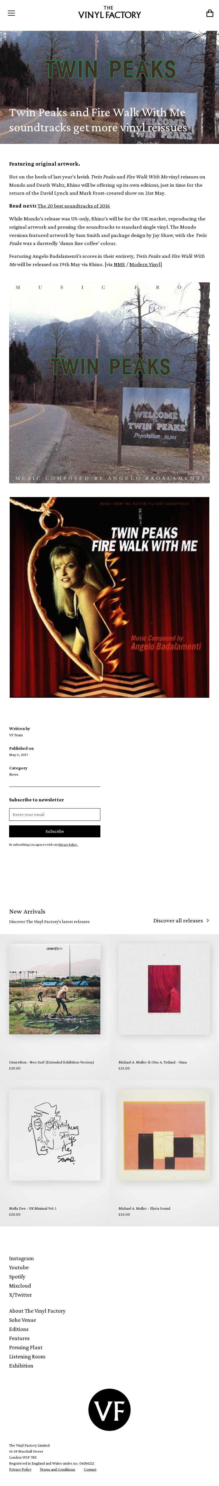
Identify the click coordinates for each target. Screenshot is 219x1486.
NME (119, 264)
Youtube (19, 1267)
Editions (19, 1329)
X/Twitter (20, 1295)
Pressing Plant (25, 1347)
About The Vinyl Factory (37, 1311)
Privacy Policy (20, 1469)
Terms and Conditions (57, 1469)
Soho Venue (22, 1320)
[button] (31, 13)
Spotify (17, 1276)
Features (19, 1338)
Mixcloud (20, 1285)
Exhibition (21, 1365)
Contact (90, 1469)
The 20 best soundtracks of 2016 (74, 206)
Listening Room (27, 1356)
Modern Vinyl (144, 264)
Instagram (21, 1258)
